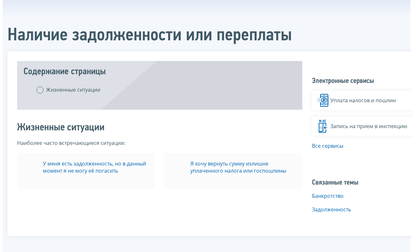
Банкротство (328, 195)
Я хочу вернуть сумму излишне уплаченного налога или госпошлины (238, 167)
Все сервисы (327, 145)
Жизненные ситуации (73, 89)
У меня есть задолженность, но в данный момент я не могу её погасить (94, 167)
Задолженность (331, 209)
